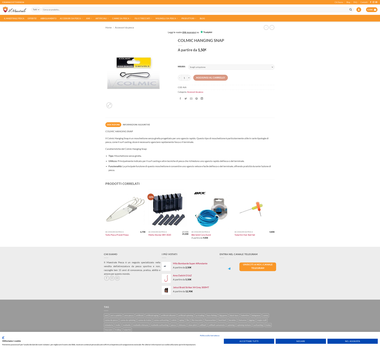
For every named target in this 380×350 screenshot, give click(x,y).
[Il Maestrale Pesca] (14, 10)
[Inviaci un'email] (376, 2)
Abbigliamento (48, 18)
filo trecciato (197, 320)
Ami (88, 18)
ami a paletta (116, 315)
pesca (173, 325)
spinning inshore (244, 325)
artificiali (139, 315)
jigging (252, 320)
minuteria (109, 325)
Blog (348, 2)
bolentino (245, 315)
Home (108, 27)
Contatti (364, 2)
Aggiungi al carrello (210, 77)
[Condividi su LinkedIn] (202, 98)
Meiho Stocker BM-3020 (159, 235)
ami (106, 315)
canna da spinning (127, 320)
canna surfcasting (161, 320)
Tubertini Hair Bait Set (245, 235)
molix (118, 325)
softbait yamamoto (217, 325)
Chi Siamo (339, 2)
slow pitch (192, 325)
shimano (182, 325)
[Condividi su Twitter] (185, 98)
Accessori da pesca (70, 18)
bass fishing (212, 315)
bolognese (256, 315)
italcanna (242, 320)
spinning (231, 325)
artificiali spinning (185, 315)
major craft (262, 320)
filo (188, 320)
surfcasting (258, 325)
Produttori (187, 18)
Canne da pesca (120, 18)
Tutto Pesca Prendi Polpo (117, 235)
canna (265, 315)
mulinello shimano (140, 325)
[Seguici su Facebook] (371, 2)
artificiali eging (152, 315)
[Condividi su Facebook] (180, 98)
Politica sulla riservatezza (209, 335)
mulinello (126, 325)
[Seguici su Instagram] (373, 2)
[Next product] (266, 27)
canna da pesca (111, 320)
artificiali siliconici (168, 315)
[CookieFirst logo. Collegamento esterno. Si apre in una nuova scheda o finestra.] (3, 337)
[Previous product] (272, 27)
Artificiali (101, 18)
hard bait (222, 320)
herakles (232, 320)
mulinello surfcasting (159, 325)
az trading (200, 315)
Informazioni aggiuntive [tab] (136, 124)
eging (181, 320)
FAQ (355, 2)
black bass (234, 315)
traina (268, 325)
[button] (358, 9)
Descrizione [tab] (113, 124)
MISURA (181, 67)
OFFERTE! (32, 18)
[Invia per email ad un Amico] (191, 98)
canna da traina (144, 320)
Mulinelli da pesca (166, 18)
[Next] (274, 218)
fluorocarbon (210, 320)
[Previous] (105, 218)
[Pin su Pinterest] (196, 98)
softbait (203, 325)
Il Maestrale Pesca (14, 18)
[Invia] (350, 9)
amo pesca (128, 315)
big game (223, 315)
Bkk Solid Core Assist (201, 235)
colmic (174, 320)
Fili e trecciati (142, 18)
